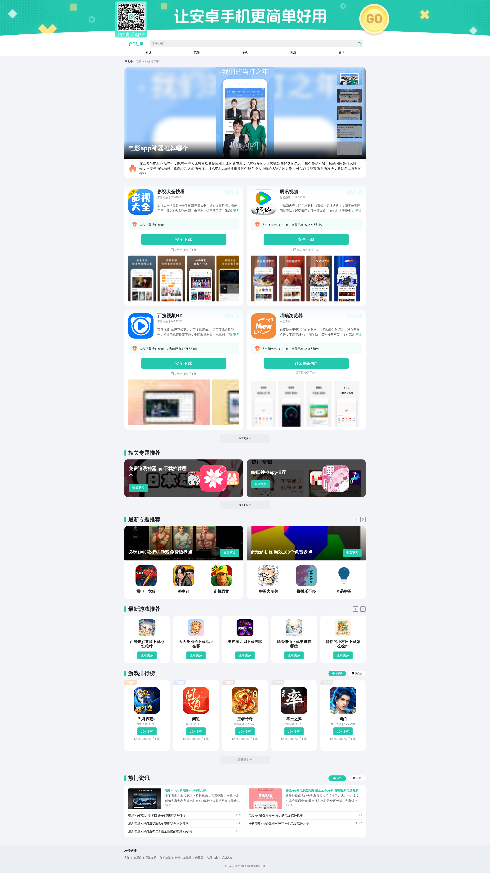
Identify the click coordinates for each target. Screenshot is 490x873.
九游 (127, 857)
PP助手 (128, 61)
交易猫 (138, 857)
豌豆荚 (199, 857)
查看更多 (138, 487)
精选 (148, 52)
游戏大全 (227, 857)
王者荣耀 (158, 43)
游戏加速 (165, 857)
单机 (245, 52)
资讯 (341, 52)
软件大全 (212, 857)
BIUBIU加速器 (183, 857)
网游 (293, 52)
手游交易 (150, 857)
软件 (197, 52)
